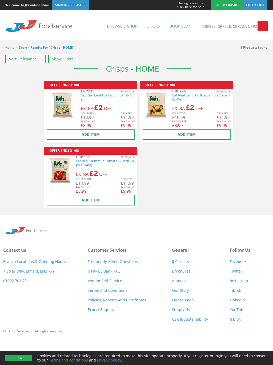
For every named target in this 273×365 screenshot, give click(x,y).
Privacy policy (109, 360)
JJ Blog (235, 319)
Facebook (238, 261)
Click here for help (190, 5)
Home (9, 47)
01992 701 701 (16, 280)
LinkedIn (237, 299)
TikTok (235, 290)
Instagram (239, 280)
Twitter (236, 271)
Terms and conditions (68, 360)
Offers (153, 26)
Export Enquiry (101, 309)
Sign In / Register (70, 5)
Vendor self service (105, 280)
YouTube (238, 309)
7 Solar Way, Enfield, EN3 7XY (29, 271)
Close (19, 358)
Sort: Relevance (23, 58)
